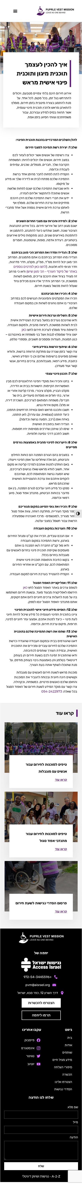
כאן (24, 330)
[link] (61, 780)
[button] (15, 11)
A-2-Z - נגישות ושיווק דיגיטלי (41, 1176)
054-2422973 (51, 691)
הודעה (74, 1137)
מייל (75, 1122)
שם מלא (73, 1107)
